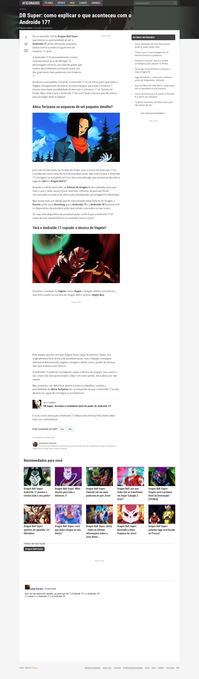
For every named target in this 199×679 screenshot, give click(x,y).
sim (62, 429)
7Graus (34, 667)
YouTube (170, 667)
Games (83, 2)
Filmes (49, 2)
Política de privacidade (133, 667)
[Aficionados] (31, 3)
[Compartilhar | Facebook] (26, 37)
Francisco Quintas (47, 443)
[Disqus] (99, 620)
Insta (147, 667)
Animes (96, 2)
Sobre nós (107, 667)
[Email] (26, 50)
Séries (61, 2)
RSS (178, 667)
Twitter (161, 667)
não (70, 429)
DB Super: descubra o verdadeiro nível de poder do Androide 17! (77, 406)
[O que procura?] (175, 3)
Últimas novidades (92, 667)
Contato (117, 667)
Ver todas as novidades (152, 113)
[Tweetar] (26, 44)
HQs (72, 2)
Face (154, 667)
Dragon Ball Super (34, 549)
